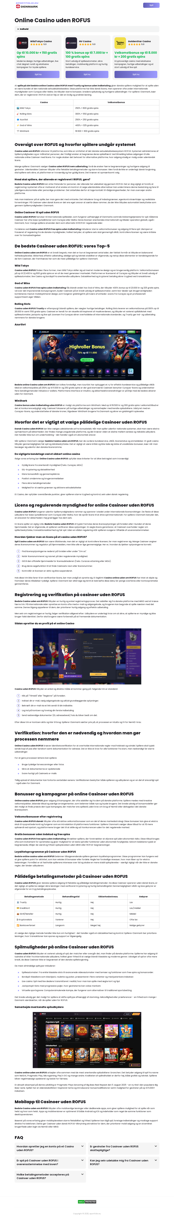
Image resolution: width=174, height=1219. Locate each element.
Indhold (24, 29)
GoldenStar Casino (139, 41)
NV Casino (85, 41)
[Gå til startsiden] (27, 5)
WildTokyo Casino (41, 41)
